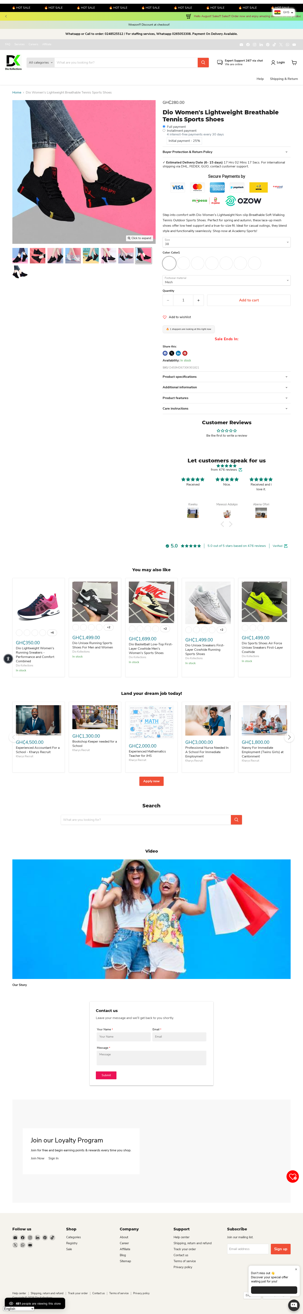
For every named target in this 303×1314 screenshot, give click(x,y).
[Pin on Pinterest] (184, 353)
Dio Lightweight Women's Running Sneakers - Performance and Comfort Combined (35, 655)
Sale (69, 1249)
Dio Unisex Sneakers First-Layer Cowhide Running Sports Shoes (204, 649)
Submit (106, 1075)
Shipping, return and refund (193, 1243)
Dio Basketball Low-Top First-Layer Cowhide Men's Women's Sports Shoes (151, 648)
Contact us (181, 1255)
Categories (73, 1237)
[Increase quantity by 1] (198, 300)
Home (16, 92)
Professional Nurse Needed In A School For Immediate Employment (207, 752)
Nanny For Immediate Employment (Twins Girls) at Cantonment (262, 752)
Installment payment (181, 131)
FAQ (7, 44)
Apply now (151, 781)
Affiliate (46, 44)
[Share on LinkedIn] (178, 353)
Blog (123, 1255)
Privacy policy (183, 1267)
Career (124, 1243)
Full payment (176, 127)
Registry (72, 1243)
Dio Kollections (24, 665)
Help (260, 79)
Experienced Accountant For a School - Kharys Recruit (38, 749)
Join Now (37, 1158)
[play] (151, 919)
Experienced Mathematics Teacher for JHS (147, 753)
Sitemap (125, 1261)
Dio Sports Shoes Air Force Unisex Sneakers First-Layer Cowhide (262, 647)
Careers (33, 44)
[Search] (203, 62)
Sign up (280, 1248)
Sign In (53, 1158)
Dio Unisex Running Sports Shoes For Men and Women (92, 645)
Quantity (168, 291)
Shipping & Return (284, 79)
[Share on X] (171, 353)
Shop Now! (104, 16)
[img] (226, 466)
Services (19, 44)
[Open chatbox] (294, 1305)
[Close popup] (296, 1269)
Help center (181, 1237)
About (124, 1237)
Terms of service (185, 1261)
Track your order (185, 1249)
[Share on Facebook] (165, 353)
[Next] (297, 16)
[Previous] (6, 16)
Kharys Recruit (24, 756)
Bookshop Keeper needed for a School (94, 743)
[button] (223, 524)
